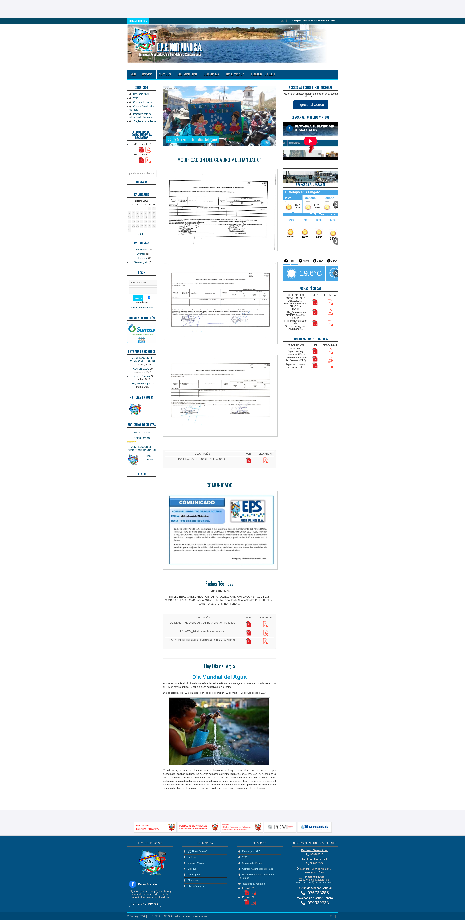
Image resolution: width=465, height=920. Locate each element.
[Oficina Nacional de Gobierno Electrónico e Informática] (243, 831)
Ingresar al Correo (311, 105)
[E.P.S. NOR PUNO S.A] (227, 60)
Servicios (165, 74)
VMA (135, 98)
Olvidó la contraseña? (142, 307)
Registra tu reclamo (253, 883)
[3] (311, 185)
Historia (191, 857)
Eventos (141, 253)
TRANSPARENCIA (235, 74)
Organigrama (193, 874)
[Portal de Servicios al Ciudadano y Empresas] (200, 831)
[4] (314, 185)
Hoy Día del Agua (219, 666)
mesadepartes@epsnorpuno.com (314, 882)
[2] (309, 185)
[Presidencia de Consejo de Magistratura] (282, 831)
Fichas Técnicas (219, 583)
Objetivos (192, 868)
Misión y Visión (195, 863)
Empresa (147, 74)
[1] (307, 185)
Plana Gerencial (195, 886)
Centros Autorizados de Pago (257, 868)
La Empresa (141, 258)
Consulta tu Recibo (263, 74)
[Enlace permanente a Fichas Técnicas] (132, 464)
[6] (318, 185)
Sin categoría (141, 262)
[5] (316, 185)
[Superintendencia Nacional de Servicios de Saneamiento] (316, 831)
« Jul (140, 234)
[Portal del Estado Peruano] (157, 831)
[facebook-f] (132, 884)
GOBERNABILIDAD (187, 74)
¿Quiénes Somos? (196, 851)
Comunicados (141, 249)
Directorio (192, 880)
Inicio (133, 74)
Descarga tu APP (141, 94)
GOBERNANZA (211, 74)
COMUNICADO (219, 485)
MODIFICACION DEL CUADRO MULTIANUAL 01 (219, 159)
